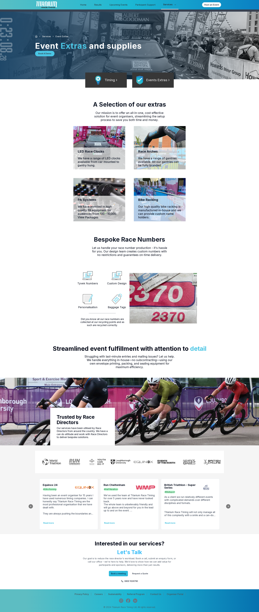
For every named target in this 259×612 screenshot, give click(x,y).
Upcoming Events (118, 4)
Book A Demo (44, 53)
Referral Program (136, 594)
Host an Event (211, 4)
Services (46, 36)
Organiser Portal (175, 594)
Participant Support (145, 4)
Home (83, 4)
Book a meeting (118, 573)
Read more (170, 523)
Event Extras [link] (61, 36)
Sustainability (115, 594)
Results (98, 4)
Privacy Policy (82, 594)
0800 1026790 (131, 581)
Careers (98, 594)
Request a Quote (140, 573)
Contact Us (155, 594)
